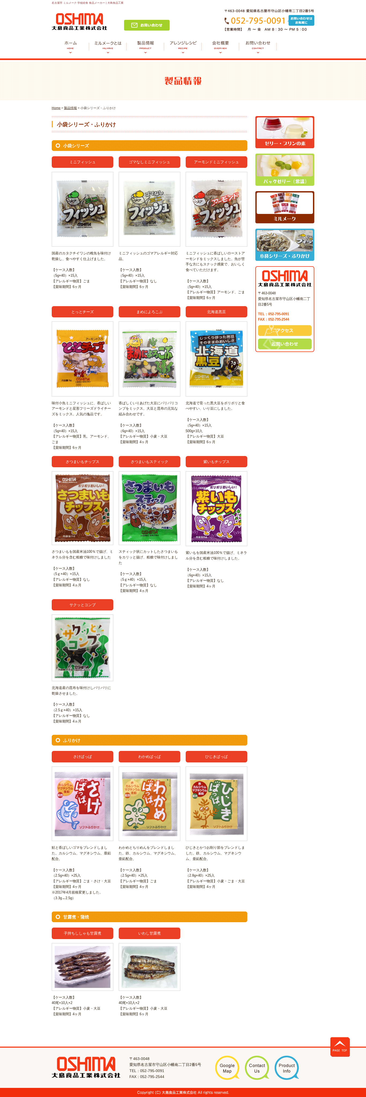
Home (56, 108)
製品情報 (70, 108)
